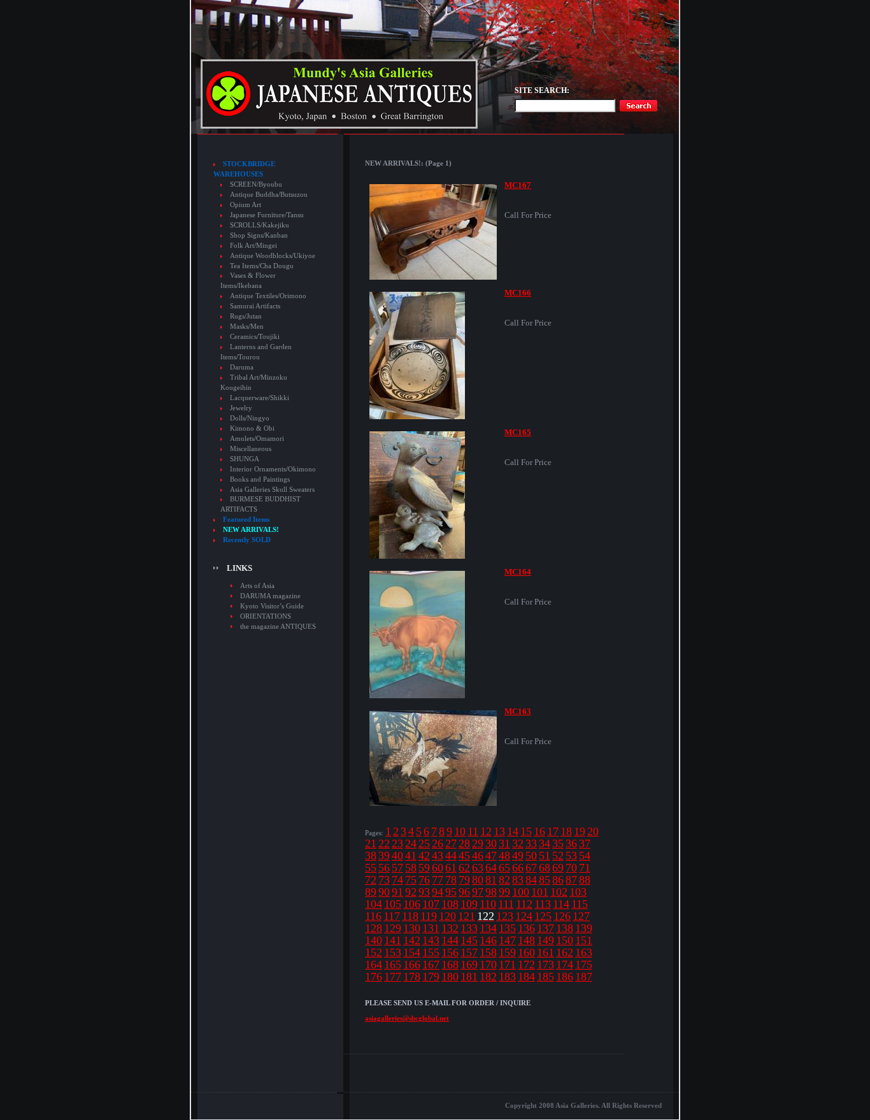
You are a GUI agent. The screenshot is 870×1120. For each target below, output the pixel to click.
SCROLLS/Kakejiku (259, 225)
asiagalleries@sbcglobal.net (407, 1018)
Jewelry (241, 408)
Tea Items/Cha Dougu (262, 265)
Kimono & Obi (252, 428)
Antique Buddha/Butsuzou (269, 194)
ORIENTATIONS (265, 616)
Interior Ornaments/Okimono (273, 469)
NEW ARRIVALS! (251, 529)
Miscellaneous (250, 448)
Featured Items (246, 519)
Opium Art (245, 204)
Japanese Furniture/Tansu (267, 215)
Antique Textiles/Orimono (268, 295)
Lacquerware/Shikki (259, 397)
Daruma (241, 367)
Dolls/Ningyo (249, 418)
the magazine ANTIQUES (278, 626)
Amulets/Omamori (257, 438)
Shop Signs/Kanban (259, 235)
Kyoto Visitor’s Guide (272, 606)
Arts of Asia (257, 585)
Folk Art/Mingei (253, 245)
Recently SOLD (247, 539)
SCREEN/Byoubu (256, 184)
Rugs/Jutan (246, 316)
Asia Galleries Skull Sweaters (272, 489)
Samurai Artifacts (255, 306)
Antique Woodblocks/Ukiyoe (272, 255)
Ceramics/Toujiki (255, 336)
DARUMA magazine (270, 595)
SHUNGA (244, 459)
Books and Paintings (260, 479)
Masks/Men (247, 326)
